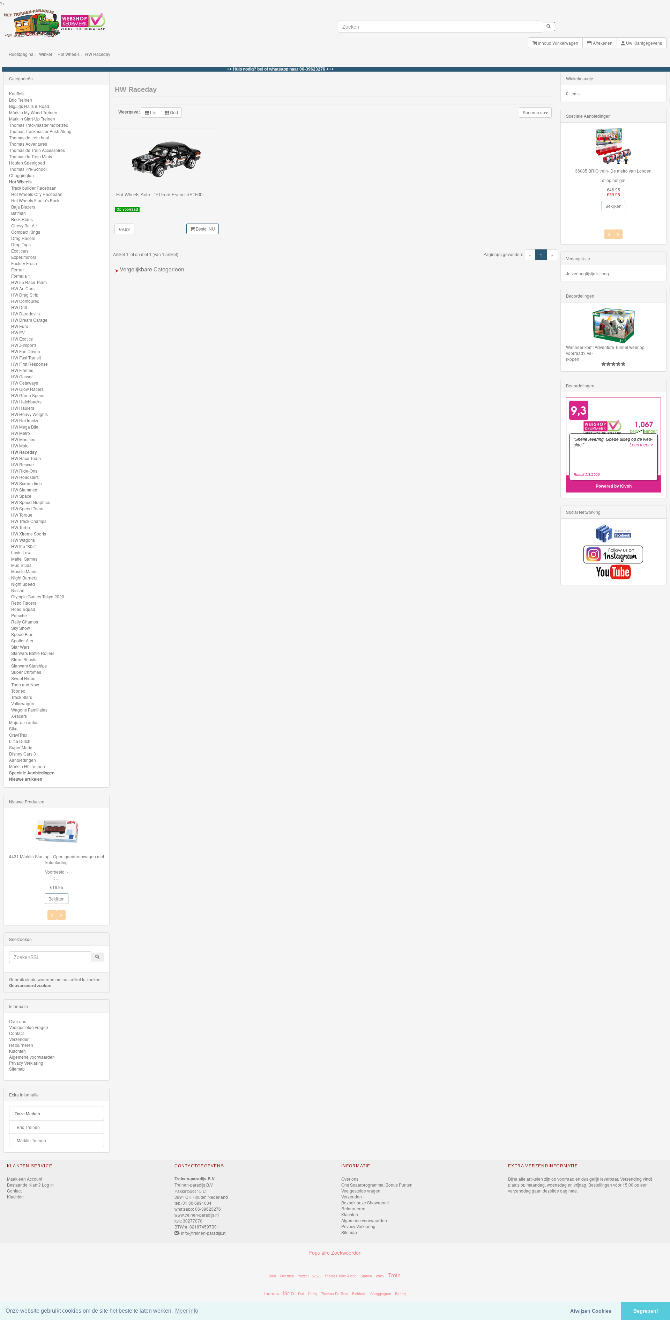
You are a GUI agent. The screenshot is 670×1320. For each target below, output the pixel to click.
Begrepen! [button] (645, 1311)
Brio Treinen (20, 100)
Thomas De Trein (334, 1293)
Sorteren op (534, 112)
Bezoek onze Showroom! (365, 1202)
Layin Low (21, 552)
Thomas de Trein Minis (30, 156)
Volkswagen (22, 703)
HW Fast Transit (26, 357)
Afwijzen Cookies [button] (590, 1311)
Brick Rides (22, 219)
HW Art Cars (23, 288)
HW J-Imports (24, 345)
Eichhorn (359, 1293)
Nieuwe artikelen (25, 779)
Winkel (45, 54)
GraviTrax (18, 735)
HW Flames (22, 370)
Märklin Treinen (31, 1140)
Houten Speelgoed (27, 163)
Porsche (19, 615)
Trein (394, 1275)
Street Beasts (23, 659)
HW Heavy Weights (29, 414)
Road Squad (23, 609)
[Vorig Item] (61, 915)
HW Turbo (20, 527)
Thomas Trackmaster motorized (38, 125)
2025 (380, 1276)
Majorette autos (23, 722)
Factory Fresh (24, 263)
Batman (18, 213)
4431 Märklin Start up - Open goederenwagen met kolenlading (56, 859)
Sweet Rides (23, 678)
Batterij (400, 1293)
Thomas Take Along (341, 1276)
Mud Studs (21, 565)
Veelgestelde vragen (28, 1027)
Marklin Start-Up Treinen (32, 119)
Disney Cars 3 (22, 754)
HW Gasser (22, 376)
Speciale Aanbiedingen (31, 773)
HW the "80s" (23, 546)
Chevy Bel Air (24, 225)
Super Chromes (26, 672)
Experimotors (23, 257)
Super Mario (20, 747)
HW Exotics (22, 339)
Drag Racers (23, 238)
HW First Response (29, 364)
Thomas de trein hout (29, 137)
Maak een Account (24, 1179)
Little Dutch (19, 741)
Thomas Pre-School (28, 169)
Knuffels (16, 93)
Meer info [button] (186, 1311)
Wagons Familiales (29, 710)
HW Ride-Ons (24, 471)
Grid (173, 112)
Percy (312, 1293)
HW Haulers (22, 408)
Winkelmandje (579, 78)
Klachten (17, 1051)
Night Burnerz (24, 578)
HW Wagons (23, 540)
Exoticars (20, 251)
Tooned (18, 691)
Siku (13, 728)
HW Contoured (25, 301)
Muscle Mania (24, 571)
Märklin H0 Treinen (27, 766)
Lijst (153, 112)
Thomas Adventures (28, 144)
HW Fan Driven (25, 351)
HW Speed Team (27, 508)
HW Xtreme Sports (28, 534)
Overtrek (287, 1276)
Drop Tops (21, 244)
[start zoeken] (548, 26)
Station (366, 1276)
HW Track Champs (28, 521)
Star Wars (20, 647)
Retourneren (21, 1045)
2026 (316, 1276)
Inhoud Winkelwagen (557, 43)
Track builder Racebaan (34, 188)
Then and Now (25, 684)
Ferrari (17, 269)
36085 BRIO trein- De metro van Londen (613, 171)
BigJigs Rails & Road (29, 106)
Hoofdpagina (21, 54)
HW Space (21, 496)
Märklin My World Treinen (33, 112)
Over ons (17, 1021)
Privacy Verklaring (26, 1063)
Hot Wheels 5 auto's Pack (35, 200)
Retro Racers (23, 603)
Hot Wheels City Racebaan (36, 194)
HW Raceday (97, 54)
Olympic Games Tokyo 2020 (37, 596)
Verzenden (19, 1039)
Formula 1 (20, 276)
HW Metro (20, 433)
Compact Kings (25, 232)
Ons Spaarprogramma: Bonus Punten (376, 1185)
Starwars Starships (29, 666)
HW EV (18, 332)
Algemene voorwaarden (32, 1057)
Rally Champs (24, 622)
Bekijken (57, 899)
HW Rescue (22, 464)
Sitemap (17, 1069)
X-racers (19, 716)
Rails (272, 1276)
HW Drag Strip (24, 295)
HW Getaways (24, 383)
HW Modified (23, 439)
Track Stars (21, 697)
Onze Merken (27, 1113)
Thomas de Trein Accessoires (37, 150)
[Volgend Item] (52, 915)
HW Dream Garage (29, 320)
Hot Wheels (69, 54)
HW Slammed (24, 490)
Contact (16, 1033)
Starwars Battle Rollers (32, 653)
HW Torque (21, 515)
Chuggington (21, 175)
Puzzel (303, 1276)
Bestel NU (205, 229)
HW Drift (19, 307)
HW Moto (20, 445)
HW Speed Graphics (30, 502)
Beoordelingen (580, 296)
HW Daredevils (25, 313)
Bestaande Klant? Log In (30, 1185)
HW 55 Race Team (29, 282)
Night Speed (23, 584)
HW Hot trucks (24, 420)
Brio (288, 1292)
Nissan (17, 590)
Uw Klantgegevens (643, 43)
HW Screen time (26, 483)
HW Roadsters (25, 477)
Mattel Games (24, 559)
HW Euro (19, 326)
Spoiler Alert (23, 640)
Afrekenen (602, 43)
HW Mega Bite (24, 427)
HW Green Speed (28, 395)
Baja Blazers (23, 207)
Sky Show (20, 628)
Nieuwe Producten (26, 801)
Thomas (271, 1293)
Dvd (301, 1293)
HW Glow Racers (27, 389)
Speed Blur (21, 634)
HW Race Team (26, 458)
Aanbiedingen (22, 760)
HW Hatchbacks (26, 401)
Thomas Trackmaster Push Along (40, 131)
